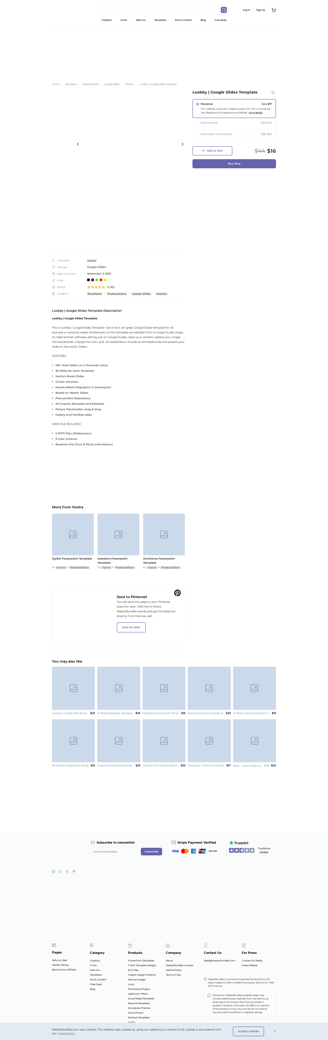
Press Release (249, 965)
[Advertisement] (164, 52)
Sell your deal (59, 960)
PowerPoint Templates (141, 960)
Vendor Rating (60, 965)
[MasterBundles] (64, 10)
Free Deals (220, 20)
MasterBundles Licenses (179, 965)
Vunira (91, 260)
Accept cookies (248, 1031)
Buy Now (234, 163)
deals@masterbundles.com (219, 960)
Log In (246, 10)
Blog (203, 20)
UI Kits (131, 1022)
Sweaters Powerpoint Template (113, 560)
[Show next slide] (182, 144)
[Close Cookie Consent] (275, 1031)
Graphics (107, 20)
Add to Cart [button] (215, 150)
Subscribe (151, 851)
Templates (160, 20)
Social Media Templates (141, 998)
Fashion (161, 293)
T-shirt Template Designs (142, 965)
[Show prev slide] (78, 144)
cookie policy (66, 1033)
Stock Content (183, 20)
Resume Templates (139, 1003)
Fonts (123, 20)
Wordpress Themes (139, 1008)
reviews (264, 851)
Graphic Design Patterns (142, 974)
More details (256, 112)
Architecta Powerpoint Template (159, 560)
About (169, 960)
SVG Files (133, 970)
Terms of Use (173, 974)
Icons (131, 984)
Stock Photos (135, 1012)
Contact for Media (252, 960)
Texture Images (137, 979)
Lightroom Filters (138, 993)
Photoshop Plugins (139, 989)
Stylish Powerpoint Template (72, 558)
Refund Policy (174, 970)
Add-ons (141, 20)
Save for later (131, 627)
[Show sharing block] (272, 92)
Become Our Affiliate (64, 969)
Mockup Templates (139, 1017)
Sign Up (260, 10)
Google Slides (141, 293)
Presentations (117, 293)
